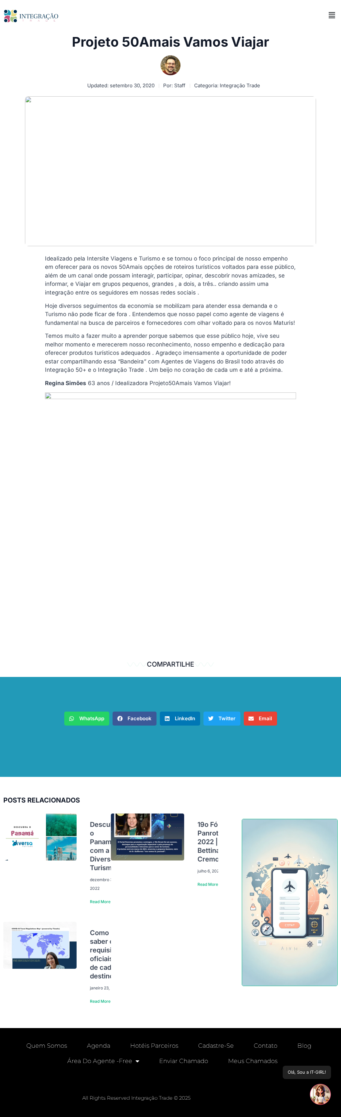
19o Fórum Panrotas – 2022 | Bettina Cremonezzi (216, 842)
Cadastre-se (216, 1045)
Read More (100, 901)
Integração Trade (240, 85)
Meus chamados (252, 1061)
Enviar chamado (183, 1061)
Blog (304, 1045)
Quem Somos (46, 1045)
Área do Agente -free (99, 1061)
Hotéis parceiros (154, 1045)
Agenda (98, 1045)
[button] (332, 15)
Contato (265, 1045)
